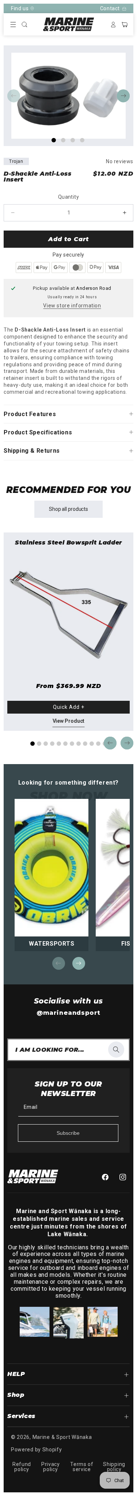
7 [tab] (72, 743)
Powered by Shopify (36, 1449)
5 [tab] (59, 743)
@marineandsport (68, 1012)
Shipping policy (114, 1466)
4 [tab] (82, 140)
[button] (13, 24)
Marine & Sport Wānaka (62, 1437)
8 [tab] (78, 743)
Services (21, 1416)
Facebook (107, 1177)
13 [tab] (108, 964)
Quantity (68, 197)
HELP (16, 1373)
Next (123, 95)
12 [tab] (101, 964)
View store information (72, 305)
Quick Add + (68, 707)
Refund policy (21, 1466)
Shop (15, 1394)
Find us (19, 8)
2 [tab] (63, 140)
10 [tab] (92, 743)
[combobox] (68, 1049)
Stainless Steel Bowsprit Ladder (68, 543)
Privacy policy (50, 1466)
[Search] (116, 1049)
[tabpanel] (68, 95)
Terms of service (82, 1466)
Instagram (124, 1177)
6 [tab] (65, 743)
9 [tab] (85, 743)
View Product (69, 721)
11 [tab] (98, 743)
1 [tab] (54, 140)
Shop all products (68, 509)
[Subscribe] (68, 1133)
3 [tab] (73, 140)
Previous (13, 95)
